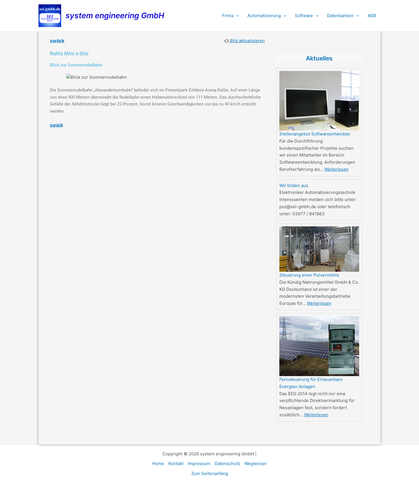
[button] (236, 16)
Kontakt (176, 463)
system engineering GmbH (115, 15)
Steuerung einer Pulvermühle (309, 275)
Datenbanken (340, 15)
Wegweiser (255, 463)
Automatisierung (264, 15)
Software (304, 15)
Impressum (199, 463)
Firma (227, 15)
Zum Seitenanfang (209, 473)
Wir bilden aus (293, 185)
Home (158, 463)
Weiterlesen (336, 169)
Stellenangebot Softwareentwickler (315, 134)
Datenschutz (227, 463)
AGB (372, 15)
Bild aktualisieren (247, 40)
